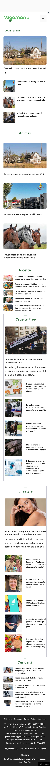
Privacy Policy (30, 719)
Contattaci (42, 749)
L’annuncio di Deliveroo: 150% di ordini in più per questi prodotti (36, 603)
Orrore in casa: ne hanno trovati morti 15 (23, 174)
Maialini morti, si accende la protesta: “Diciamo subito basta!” (36, 447)
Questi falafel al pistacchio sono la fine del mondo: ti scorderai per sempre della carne (29, 308)
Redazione (18, 719)
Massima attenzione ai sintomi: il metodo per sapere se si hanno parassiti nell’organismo (29, 703)
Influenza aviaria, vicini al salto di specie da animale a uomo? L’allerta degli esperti (30, 694)
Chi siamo (8, 719)
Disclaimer (41, 719)
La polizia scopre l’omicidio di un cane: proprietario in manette (36, 407)
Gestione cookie (43, 764)
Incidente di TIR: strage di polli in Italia (22, 214)
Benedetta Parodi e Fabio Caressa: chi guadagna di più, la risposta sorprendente (29, 670)
